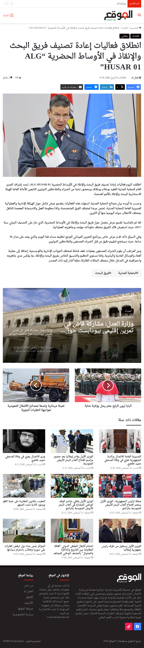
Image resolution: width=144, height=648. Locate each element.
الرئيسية (134, 28)
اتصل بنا (28, 591)
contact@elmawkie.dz (58, 617)
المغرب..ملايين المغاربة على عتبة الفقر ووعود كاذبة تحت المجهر (24, 503)
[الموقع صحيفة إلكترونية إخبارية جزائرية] (118, 15)
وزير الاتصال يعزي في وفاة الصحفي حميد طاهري (25, 458)
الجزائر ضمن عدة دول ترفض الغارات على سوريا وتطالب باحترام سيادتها (25, 548)
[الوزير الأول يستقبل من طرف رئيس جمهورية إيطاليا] (120, 530)
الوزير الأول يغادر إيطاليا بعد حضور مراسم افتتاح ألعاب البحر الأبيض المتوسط (73, 460)
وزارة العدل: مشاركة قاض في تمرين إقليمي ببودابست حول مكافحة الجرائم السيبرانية (99, 327)
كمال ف (134, 78)
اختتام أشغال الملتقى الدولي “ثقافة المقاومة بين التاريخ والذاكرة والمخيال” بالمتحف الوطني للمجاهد (73, 550)
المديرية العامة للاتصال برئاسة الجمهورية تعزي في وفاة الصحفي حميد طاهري (122, 460)
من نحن (28, 585)
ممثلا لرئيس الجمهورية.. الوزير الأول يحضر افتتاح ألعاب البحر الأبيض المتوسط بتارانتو (120, 505)
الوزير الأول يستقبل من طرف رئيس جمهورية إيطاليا (121, 548)
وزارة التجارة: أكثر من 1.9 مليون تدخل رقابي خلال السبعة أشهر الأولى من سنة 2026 (83, 3)
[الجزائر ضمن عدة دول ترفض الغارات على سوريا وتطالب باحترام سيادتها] (24, 530)
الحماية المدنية (127, 273)
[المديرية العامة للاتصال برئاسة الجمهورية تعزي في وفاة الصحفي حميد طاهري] (120, 441)
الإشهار (29, 597)
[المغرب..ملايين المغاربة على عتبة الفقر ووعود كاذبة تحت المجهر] (24, 486)
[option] (72, 325)
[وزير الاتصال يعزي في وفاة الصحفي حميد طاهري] (24, 441)
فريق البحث (102, 273)
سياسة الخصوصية (22, 614)
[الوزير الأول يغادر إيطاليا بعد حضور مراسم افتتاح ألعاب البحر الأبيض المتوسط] (72, 441)
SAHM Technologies (13, 641)
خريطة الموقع (25, 608)
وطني (125, 36)
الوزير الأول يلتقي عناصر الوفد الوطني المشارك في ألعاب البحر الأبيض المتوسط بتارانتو (76, 505)
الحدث (124, 28)
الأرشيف (28, 603)
